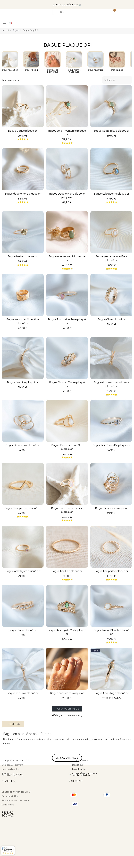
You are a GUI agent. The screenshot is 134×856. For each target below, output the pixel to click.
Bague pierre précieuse (74, 71)
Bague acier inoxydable (53, 71)
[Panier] (113, 12)
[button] (49, 4)
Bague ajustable (95, 70)
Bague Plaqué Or (10, 70)
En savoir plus (67, 757)
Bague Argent (31, 70)
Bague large (117, 70)
